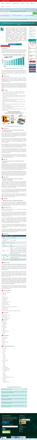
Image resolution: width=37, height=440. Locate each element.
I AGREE (30, 439)
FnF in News (21, 431)
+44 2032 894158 (33, 0)
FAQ (19, 430)
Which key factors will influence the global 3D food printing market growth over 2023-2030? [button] (13, 392)
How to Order (21, 429)
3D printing (10, 79)
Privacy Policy (21, 426)
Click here (19, 439)
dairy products (4, 225)
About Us (32, 3)
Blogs (3, 6)
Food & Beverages (16, 19)
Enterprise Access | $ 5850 (32, 56)
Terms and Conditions (22, 427)
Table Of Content (12, 44)
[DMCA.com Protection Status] (6, 431)
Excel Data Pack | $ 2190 (32, 59)
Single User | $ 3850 (32, 48)
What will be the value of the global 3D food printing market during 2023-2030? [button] (13, 396)
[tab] (14, 389)
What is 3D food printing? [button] (6, 389)
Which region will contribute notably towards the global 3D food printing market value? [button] (13, 403)
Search (35, 13)
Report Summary (4, 44)
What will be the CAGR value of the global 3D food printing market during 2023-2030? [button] (12, 399)
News (28, 3)
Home (3, 3)
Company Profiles (16, 3)
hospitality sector (10, 286)
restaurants (3, 218)
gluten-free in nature (15, 156)
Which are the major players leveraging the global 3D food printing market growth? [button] (12, 406)
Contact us (8, 6)
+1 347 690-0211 (26, 0)
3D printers (18, 77)
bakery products (21, 267)
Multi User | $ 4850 (32, 51)
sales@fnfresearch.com (6, 0)
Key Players (19, 44)
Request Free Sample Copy (19, 68)
